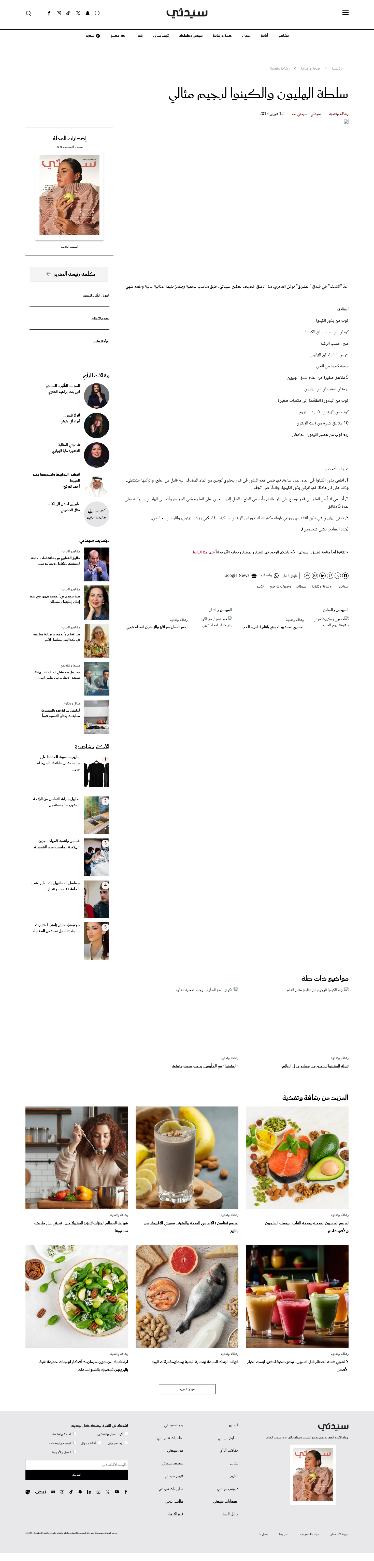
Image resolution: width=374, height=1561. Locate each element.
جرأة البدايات (101, 341)
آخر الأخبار (175, 1514)
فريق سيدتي (174, 1476)
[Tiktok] (68, 13)
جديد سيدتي (94, 540)
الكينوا (260, 586)
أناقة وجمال (88, 1443)
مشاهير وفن (115, 1443)
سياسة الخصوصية (309, 1534)
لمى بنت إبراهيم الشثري (64, 392)
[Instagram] (59, 13)
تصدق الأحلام (100, 318)
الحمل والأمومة (61, 1452)
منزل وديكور (72, 704)
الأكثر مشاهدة (92, 747)
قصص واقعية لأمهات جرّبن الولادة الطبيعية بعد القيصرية (57, 844)
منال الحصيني (70, 510)
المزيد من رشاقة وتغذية (315, 1098)
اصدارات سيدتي (225, 1501)
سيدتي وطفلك (191, 36)
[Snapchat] (87, 13)
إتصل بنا (263, 1534)
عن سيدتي (175, 1450)
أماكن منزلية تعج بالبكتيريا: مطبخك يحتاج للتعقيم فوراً (60, 713)
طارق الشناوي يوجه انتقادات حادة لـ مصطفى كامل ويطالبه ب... (55, 561)
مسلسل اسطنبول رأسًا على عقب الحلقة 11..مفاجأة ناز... (56, 886)
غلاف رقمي (174, 1501)
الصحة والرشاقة (61, 1434)
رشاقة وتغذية (339, 114)
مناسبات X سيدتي (170, 1438)
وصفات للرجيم (280, 586)
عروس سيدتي (227, 1489)
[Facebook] (49, 13)
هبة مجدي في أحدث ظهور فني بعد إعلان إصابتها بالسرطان (55, 599)
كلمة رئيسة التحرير (74, 274)
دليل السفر (229, 1514)
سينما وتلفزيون (70, 666)
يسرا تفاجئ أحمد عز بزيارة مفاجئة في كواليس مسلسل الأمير (56, 637)
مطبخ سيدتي (228, 1438)
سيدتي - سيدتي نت (306, 114)
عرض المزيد (187, 1389)
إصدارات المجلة (70, 138)
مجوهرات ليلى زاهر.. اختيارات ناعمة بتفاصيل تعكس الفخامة (56, 928)
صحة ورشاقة (222, 36)
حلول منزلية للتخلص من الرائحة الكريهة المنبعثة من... (56, 802)
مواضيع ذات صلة (325, 978)
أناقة (264, 36)
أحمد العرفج (71, 487)
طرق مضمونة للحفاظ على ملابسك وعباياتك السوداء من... (58, 763)
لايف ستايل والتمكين (110, 1434)
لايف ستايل (161, 36)
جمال (246, 36)
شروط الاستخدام (339, 1534)
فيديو (90, 36)
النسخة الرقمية (69, 246)
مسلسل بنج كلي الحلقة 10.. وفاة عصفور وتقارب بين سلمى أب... (57, 675)
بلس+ (139, 36)
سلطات (301, 586)
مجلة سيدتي (173, 1425)
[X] (78, 13)
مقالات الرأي (96, 375)
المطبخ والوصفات (60, 1443)
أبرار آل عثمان (70, 421)
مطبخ (115, 36)
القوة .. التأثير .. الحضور (96, 295)
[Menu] (345, 13)
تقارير (234, 1476)
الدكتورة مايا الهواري (66, 451)
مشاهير (283, 36)
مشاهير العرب (71, 552)
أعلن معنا (283, 1534)
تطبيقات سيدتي (171, 1489)
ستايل (234, 1463)
